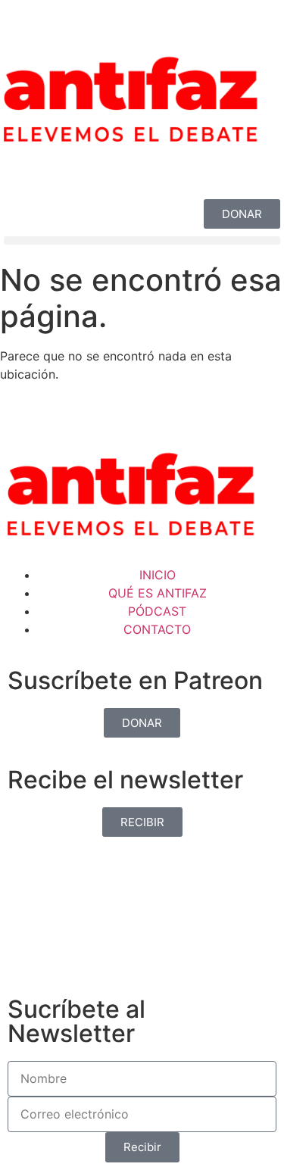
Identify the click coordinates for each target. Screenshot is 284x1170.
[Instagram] (23, 168)
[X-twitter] (64, 168)
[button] (142, 240)
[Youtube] (106, 168)
